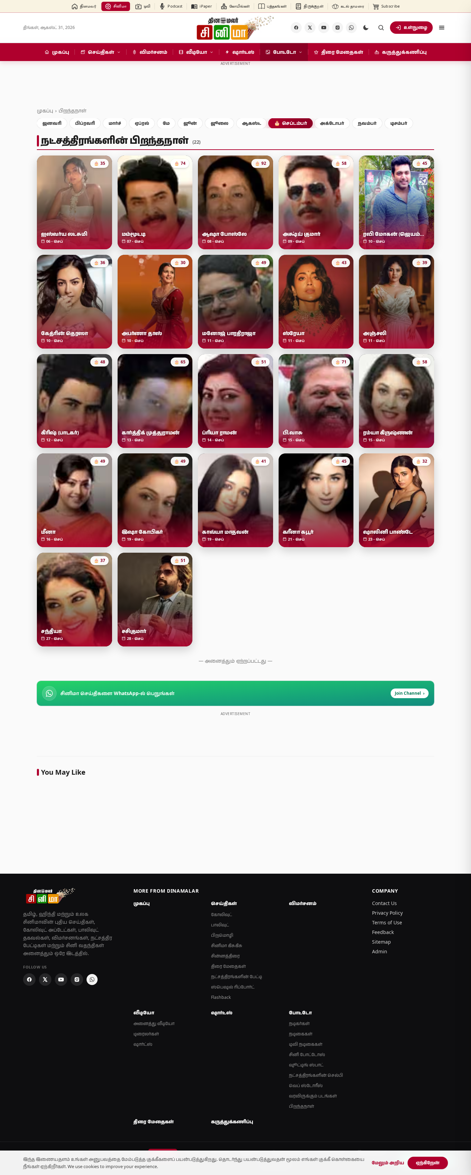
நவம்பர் (367, 123)
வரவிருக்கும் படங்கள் (313, 1096)
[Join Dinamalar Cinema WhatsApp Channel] (351, 27)
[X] (309, 27)
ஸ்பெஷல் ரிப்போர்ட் (232, 987)
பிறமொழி (222, 935)
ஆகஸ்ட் (251, 123)
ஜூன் (190, 123)
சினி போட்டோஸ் (307, 1054)
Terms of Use (387, 922)
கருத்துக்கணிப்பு (232, 1121)
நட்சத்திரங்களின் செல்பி (316, 1075)
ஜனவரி (51, 123)
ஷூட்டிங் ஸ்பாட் (306, 1065)
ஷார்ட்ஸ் (142, 1044)
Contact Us (384, 903)
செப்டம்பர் (290, 123)
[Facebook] (296, 27)
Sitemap (381, 941)
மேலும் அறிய (388, 1162)
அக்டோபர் (332, 123)
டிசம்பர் (398, 123)
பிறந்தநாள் (72, 110)
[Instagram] (337, 27)
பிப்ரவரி (85, 123)
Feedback (383, 932)
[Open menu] (441, 27)
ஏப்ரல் (142, 123)
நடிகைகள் (300, 1034)
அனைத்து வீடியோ (153, 1023)
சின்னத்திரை (225, 956)
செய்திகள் (224, 903)
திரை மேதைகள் (228, 966)
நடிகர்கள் (299, 1023)
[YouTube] (323, 27)
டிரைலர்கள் (146, 1034)
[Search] (381, 27)
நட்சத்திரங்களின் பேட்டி (236, 977)
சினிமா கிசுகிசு (226, 945)
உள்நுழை (415, 27)
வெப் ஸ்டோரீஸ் (306, 1085)
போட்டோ (300, 1013)
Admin (379, 951)
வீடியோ (143, 1013)
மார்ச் (115, 123)
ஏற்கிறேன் (428, 1162)
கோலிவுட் (221, 914)
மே (166, 123)
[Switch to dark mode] (366, 27)
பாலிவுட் (220, 925)
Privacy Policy (387, 913)
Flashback (221, 997)
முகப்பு (45, 110)
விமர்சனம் (303, 903)
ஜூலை (219, 123)
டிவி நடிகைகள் (305, 1044)
